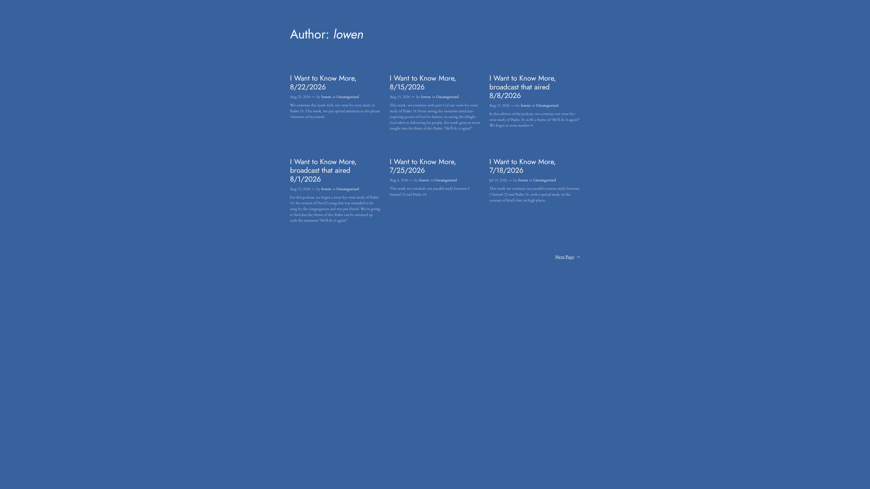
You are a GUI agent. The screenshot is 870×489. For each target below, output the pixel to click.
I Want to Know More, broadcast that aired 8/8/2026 (522, 87)
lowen (326, 96)
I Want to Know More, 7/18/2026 (522, 166)
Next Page (567, 257)
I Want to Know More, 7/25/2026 (423, 166)
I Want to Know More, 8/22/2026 (323, 82)
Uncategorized (347, 96)
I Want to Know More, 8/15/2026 (423, 82)
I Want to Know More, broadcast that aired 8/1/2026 (323, 170)
